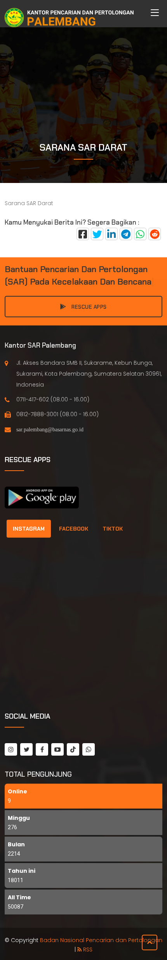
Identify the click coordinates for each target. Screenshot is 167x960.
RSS (87, 949)
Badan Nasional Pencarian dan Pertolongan (101, 940)
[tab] (29, 529)
